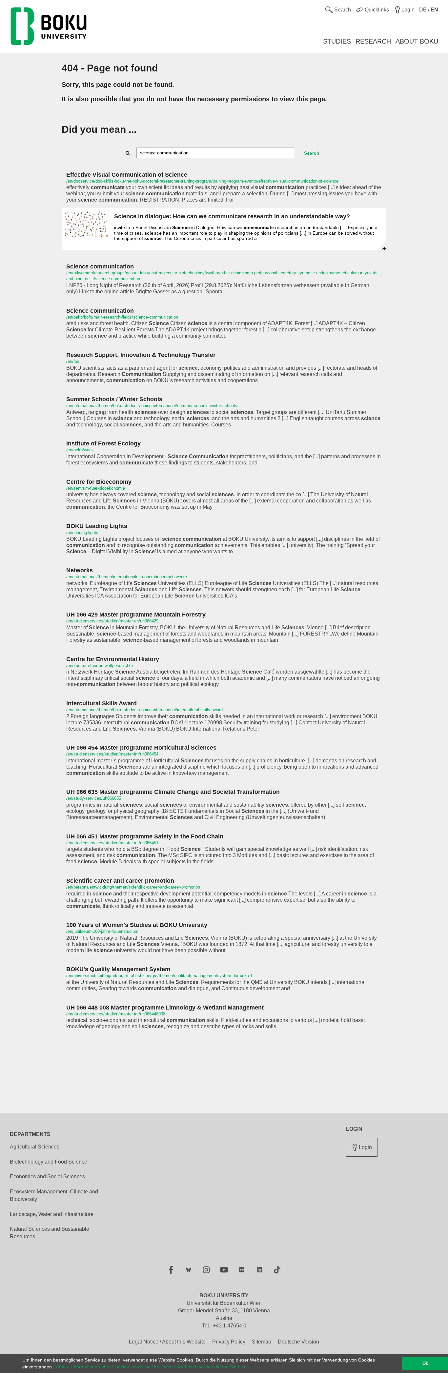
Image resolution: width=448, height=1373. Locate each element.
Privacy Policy (228, 1341)
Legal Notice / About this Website (167, 1341)
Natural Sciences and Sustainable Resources (49, 1232)
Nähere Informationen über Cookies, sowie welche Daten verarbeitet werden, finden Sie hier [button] (150, 1366)
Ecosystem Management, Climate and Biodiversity (54, 1195)
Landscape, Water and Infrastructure (51, 1214)
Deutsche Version (298, 1341)
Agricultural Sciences (34, 1146)
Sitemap (261, 1341)
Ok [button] (425, 1363)
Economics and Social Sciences (47, 1176)
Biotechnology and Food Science (48, 1162)
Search (311, 153)
